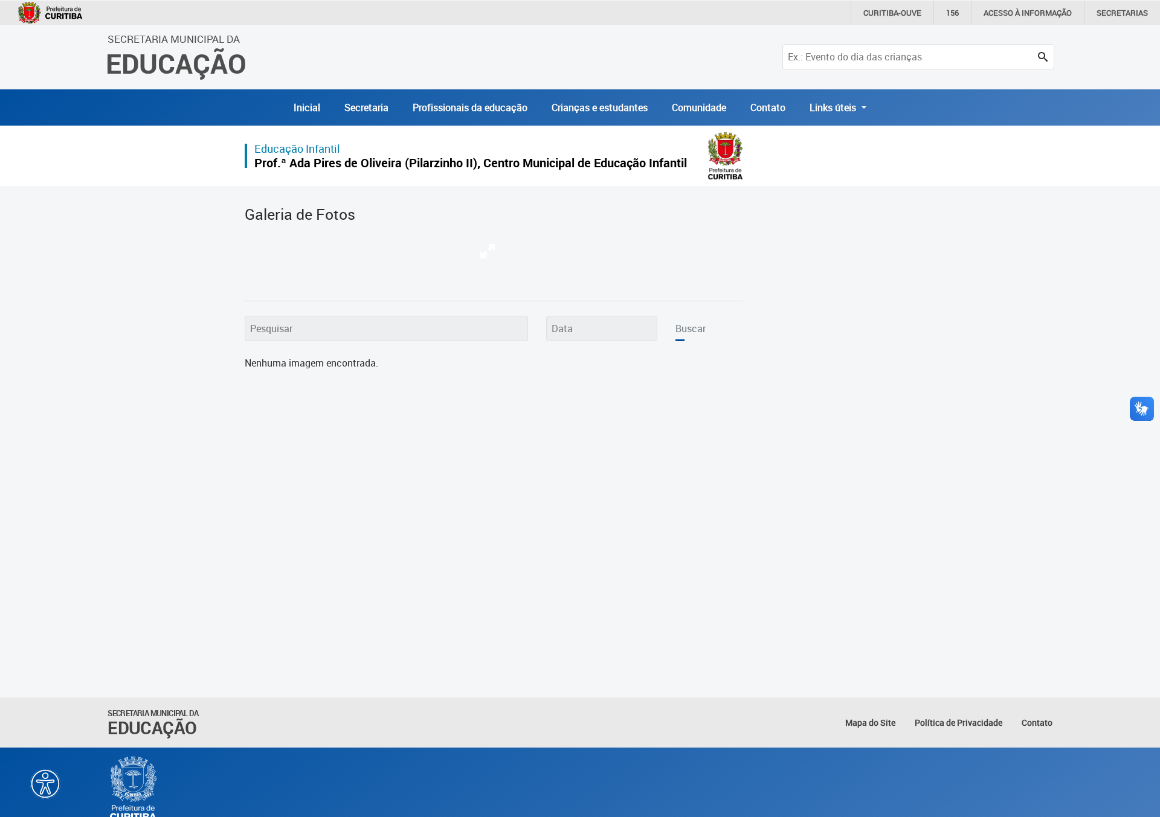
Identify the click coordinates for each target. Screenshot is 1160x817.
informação (1028, 12)
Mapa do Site (870, 722)
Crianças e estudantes (600, 107)
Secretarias (1122, 12)
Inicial (307, 107)
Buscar (690, 328)
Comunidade (699, 107)
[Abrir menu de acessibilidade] (45, 784)
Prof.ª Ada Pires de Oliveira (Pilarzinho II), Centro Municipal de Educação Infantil (470, 163)
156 (952, 12)
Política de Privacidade (958, 722)
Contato (767, 107)
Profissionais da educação (470, 107)
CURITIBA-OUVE (892, 12)
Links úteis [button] (834, 107)
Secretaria (366, 107)
